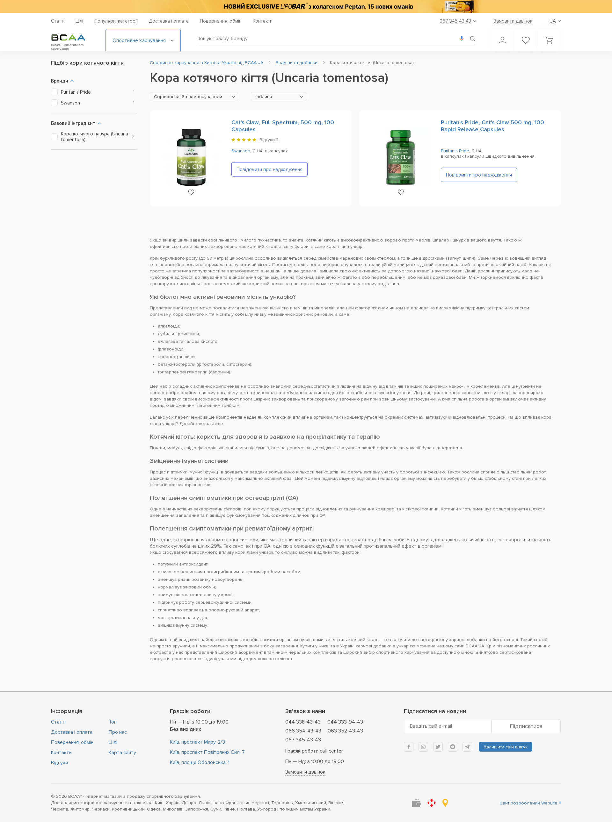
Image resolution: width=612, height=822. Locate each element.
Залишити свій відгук (506, 747)
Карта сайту (122, 752)
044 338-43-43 (303, 722)
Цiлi (79, 21)
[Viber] (452, 747)
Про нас (118, 732)
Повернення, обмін (221, 21)
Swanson (240, 151)
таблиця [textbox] (263, 96)
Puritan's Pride (455, 151)
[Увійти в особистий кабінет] (502, 40)
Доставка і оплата (169, 21)
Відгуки (59, 763)
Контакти (263, 21)
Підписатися (526, 726)
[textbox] (194, 96)
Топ (113, 722)
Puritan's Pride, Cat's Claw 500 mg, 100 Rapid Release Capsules (492, 126)
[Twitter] (438, 747)
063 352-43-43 (345, 731)
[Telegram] (467, 747)
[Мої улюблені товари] (525, 40)
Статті (57, 21)
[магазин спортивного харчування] (73, 37)
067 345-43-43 (303, 740)
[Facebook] (408, 747)
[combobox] (194, 96)
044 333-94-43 (345, 722)
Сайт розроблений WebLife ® (530, 803)
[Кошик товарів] (549, 40)
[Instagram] (423, 747)
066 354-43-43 (303, 731)
